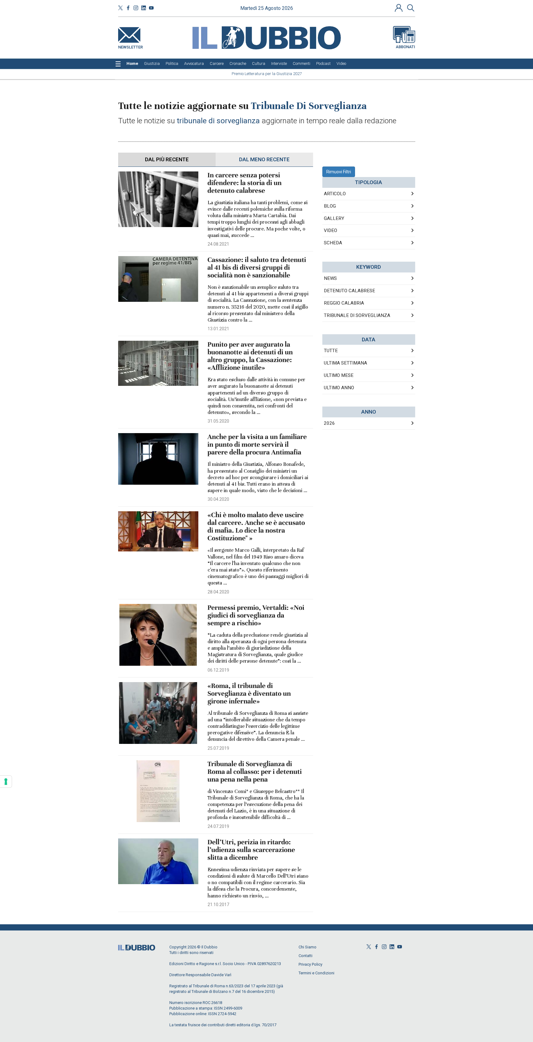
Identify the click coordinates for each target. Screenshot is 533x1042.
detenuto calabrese (349, 290)
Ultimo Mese (338, 375)
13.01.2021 (218, 328)
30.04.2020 (218, 499)
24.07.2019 (218, 826)
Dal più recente (167, 159)
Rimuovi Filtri (338, 171)
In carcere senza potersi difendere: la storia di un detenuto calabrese (245, 183)
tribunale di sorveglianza (357, 315)
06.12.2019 (218, 670)
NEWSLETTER (130, 46)
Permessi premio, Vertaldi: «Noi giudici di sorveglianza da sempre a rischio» (256, 615)
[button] (399, 7)
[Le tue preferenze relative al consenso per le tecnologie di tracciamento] (6, 781)
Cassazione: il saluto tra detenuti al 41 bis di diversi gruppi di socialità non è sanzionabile (257, 268)
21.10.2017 (218, 904)
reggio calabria (344, 303)
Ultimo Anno (339, 387)
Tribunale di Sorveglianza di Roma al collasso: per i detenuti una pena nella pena (255, 772)
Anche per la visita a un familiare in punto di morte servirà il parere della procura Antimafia (257, 445)
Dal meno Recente (264, 159)
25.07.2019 (218, 748)
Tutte (331, 350)
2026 (329, 423)
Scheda (333, 243)
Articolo (335, 193)
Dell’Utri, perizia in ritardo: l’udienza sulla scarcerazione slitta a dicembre (251, 850)
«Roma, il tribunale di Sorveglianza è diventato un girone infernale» (249, 694)
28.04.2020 (218, 591)
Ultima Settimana (345, 363)
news (330, 278)
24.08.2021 (218, 244)
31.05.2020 (218, 421)
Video (330, 230)
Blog (330, 206)
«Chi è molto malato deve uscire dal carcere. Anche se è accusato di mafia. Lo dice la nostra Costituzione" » (256, 526)
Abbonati (405, 46)
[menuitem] (132, 63)
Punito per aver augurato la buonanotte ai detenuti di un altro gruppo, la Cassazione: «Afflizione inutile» (250, 356)
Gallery (334, 218)
